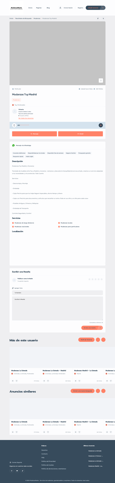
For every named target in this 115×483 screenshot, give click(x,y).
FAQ (43, 457)
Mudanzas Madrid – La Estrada (95, 466)
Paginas (39, 8)
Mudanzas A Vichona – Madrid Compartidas (95, 456)
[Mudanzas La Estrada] (85, 451)
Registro (80, 8)
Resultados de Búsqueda (23, 18)
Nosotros (44, 450)
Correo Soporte (17, 462)
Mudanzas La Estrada (94, 450)
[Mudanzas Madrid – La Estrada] (85, 466)
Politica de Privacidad (48, 461)
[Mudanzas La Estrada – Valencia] (85, 461)
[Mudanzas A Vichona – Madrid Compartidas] (85, 456)
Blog (48, 8)
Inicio (30, 8)
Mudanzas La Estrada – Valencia (95, 461)
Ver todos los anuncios (26, 118)
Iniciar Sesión (68, 8)
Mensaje (35, 134)
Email (81, 134)
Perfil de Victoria (86, 340)
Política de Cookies (48, 465)
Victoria (21, 109)
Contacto (45, 454)
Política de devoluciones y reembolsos (54, 469)
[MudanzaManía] (16, 8)
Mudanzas (37, 18)
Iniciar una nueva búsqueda (82, 391)
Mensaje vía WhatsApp (23, 145)
